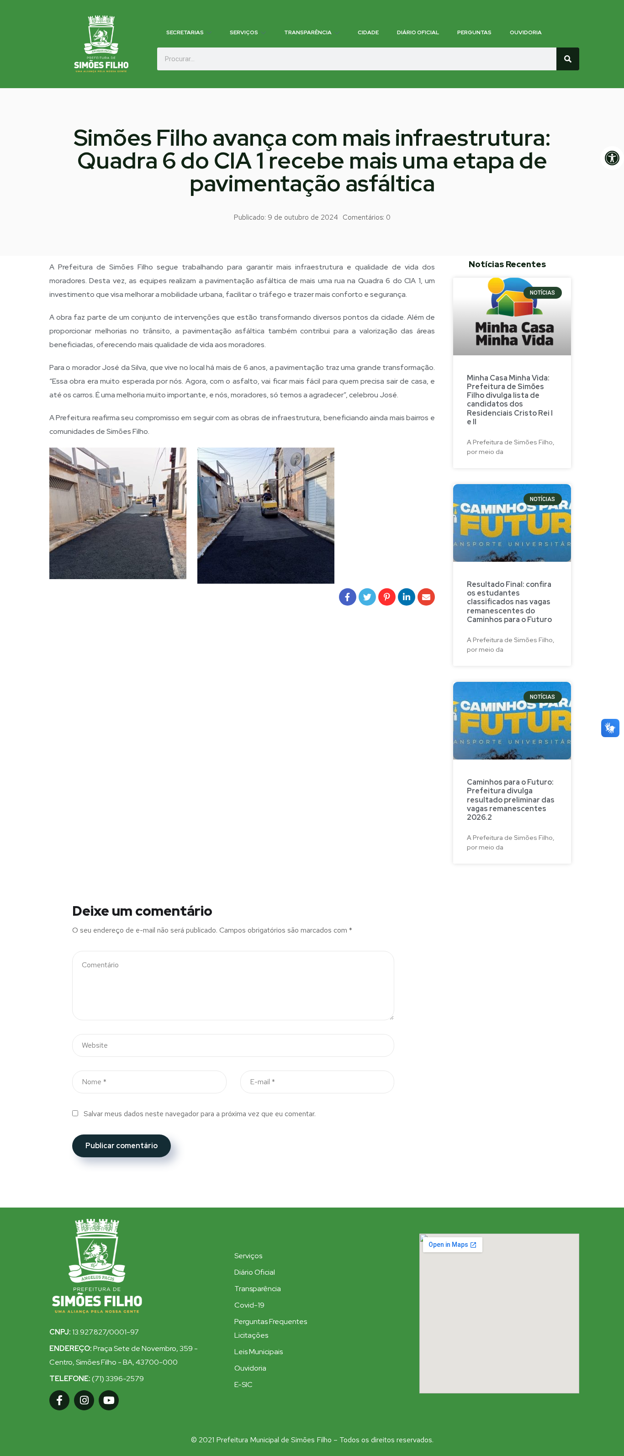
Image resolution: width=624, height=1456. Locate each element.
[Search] (567, 58)
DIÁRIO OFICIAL (418, 32)
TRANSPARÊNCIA (308, 32)
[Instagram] (84, 1400)
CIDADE (368, 32)
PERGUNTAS (474, 32)
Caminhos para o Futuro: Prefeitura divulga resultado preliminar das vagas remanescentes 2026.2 (511, 799)
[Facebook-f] (59, 1400)
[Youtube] (109, 1400)
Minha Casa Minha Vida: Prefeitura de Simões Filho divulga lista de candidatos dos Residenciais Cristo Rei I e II (510, 400)
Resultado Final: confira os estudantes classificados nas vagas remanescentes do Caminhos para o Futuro (509, 602)
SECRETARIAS (185, 32)
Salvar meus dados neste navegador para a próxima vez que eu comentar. (200, 1113)
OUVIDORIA (526, 32)
